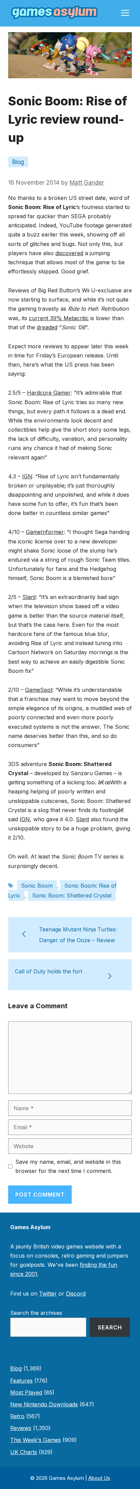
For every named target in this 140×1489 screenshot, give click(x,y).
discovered (69, 253)
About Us (99, 1478)
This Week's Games (35, 1439)
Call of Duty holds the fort (48, 971)
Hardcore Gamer (49, 392)
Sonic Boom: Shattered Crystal (71, 895)
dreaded (47, 327)
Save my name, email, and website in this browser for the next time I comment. (68, 1166)
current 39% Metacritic (59, 318)
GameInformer (45, 532)
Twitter (48, 1293)
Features (21, 1380)
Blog (18, 162)
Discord (76, 1293)
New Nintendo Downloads (44, 1404)
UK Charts (23, 1452)
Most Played (26, 1392)
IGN (27, 476)
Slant (29, 597)
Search (110, 1327)
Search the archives (36, 1312)
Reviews (20, 1428)
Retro (17, 1416)
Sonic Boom (37, 885)
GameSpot (38, 689)
